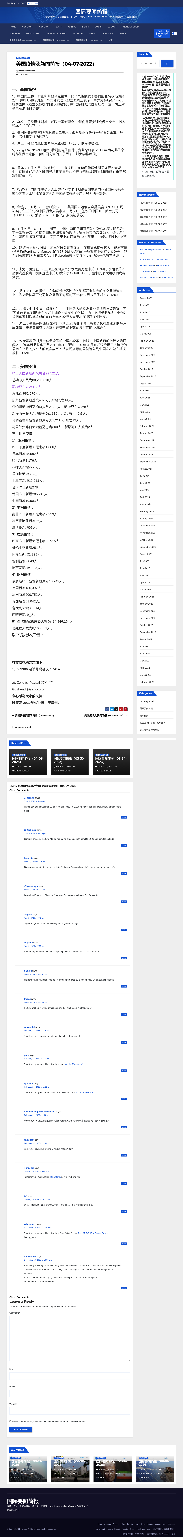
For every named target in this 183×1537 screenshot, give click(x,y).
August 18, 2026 (149, 1469)
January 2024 (146, 518)
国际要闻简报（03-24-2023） (110, 760)
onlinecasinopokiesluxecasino (39, 1112)
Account (27, 27)
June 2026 (145, 312)
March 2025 (145, 419)
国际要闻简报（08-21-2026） (154, 203)
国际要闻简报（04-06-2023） (27, 760)
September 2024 (148, 462)
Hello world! (162, 259)
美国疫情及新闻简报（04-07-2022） (56, 64)
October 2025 (146, 369)
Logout (112, 27)
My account (33, 33)
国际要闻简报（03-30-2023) (69, 760)
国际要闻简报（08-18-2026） (154, 224)
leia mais (28, 858)
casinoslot (29, 1027)
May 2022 (144, 661)
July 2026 (144, 305)
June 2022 (145, 653)
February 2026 (147, 341)
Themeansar (51, 1529)
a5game (28, 914)
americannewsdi (27, 70)
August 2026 (146, 298)
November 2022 (147, 618)
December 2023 (147, 526)
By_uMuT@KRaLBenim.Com (92, 1233)
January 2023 (146, 604)
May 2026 (144, 319)
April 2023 (145, 582)
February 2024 (147, 511)
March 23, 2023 (105, 767)
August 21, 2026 (22, 1469)
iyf (25, 1196)
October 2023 (146, 540)
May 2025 (144, 405)
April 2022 (145, 668)
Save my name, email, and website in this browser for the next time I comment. (48, 1421)
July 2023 (144, 561)
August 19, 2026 (107, 1469)
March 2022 (145, 675)
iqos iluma (29, 1083)
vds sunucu (30, 1224)
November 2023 (147, 533)
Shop (92, 33)
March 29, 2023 (63, 767)
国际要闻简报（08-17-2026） (154, 231)
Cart (59, 27)
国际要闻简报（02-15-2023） (23, 40)
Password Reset (57, 33)
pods (26, 1055)
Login (85, 27)
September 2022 (148, 632)
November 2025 (147, 362)
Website (13, 1404)
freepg (27, 999)
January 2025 (146, 433)
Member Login (131, 27)
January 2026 (146, 348)
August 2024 (146, 469)
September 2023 (148, 547)
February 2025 (147, 426)
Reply (124, 817)
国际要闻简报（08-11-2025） (56, 40)
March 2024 (145, 504)
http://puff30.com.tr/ (73, 1064)
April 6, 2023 (21, 767)
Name (12, 1369)
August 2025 (146, 383)
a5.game (28, 943)
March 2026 (145, 334)
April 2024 (145, 497)
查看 (111, 40)
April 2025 (145, 412)
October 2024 (146, 454)
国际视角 (144, 715)
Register (78, 33)
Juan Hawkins (146, 259)
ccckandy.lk (145, 271)
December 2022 (147, 611)
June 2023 (145, 568)
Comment (14, 1313)
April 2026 (145, 327)
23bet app (29, 798)
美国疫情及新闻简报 (23, 58)
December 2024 (147, 440)
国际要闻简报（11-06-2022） (89, 40)
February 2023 (147, 597)
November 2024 (147, 447)
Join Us (72, 27)
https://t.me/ (55, 1177)
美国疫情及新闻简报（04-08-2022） (34, 715)
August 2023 (146, 554)
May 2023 (144, 575)
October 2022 (146, 625)
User (123, 33)
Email (12, 1386)
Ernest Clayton (147, 265)
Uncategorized (147, 701)
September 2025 (148, 376)
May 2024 (144, 490)
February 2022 (147, 682)
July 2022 (144, 646)
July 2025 (144, 390)
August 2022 (146, 639)
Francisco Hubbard (149, 277)
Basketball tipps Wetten (151, 250)
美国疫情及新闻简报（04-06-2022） (104, 715)
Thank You (107, 33)
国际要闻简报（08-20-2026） (154, 210)
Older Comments (19, 790)
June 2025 (145, 398)
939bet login (30, 830)
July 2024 (144, 476)
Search (143, 54)
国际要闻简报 (91, 11)
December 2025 (147, 355)
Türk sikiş (29, 1168)
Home (13, 27)
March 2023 (145, 590)
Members (15, 33)
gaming (28, 971)
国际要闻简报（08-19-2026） (154, 217)
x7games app (31, 886)
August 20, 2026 (64, 1469)
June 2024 (145, 483)
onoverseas (30, 1256)
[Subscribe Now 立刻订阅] (167, 63)
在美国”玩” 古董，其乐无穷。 (154, 723)
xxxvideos (29, 1140)
